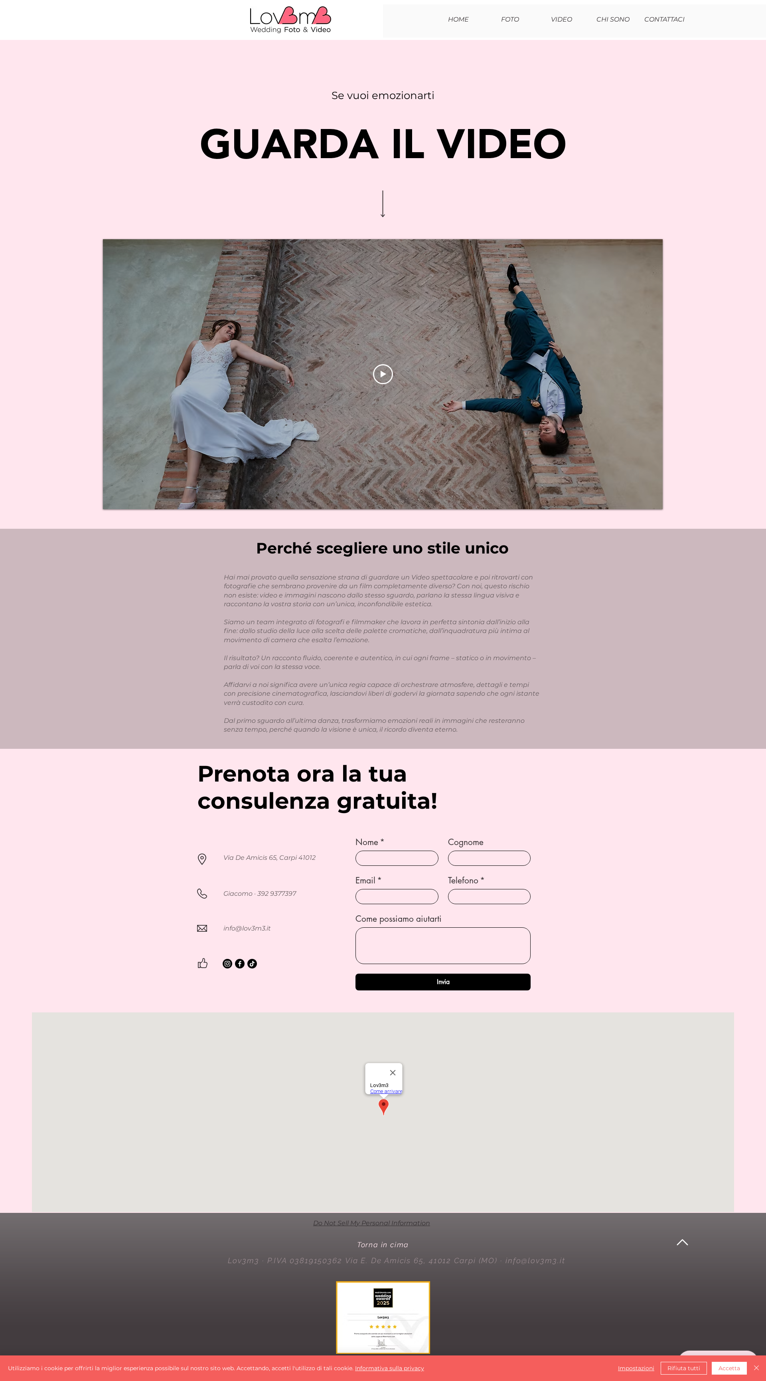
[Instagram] (227, 963)
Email (368, 880)
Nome (370, 842)
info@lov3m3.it (247, 928)
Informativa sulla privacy (389, 1368)
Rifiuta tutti (683, 1368)
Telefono (466, 880)
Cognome (466, 842)
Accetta (729, 1368)
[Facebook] (240, 963)
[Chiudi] (756, 1368)
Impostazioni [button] (636, 1368)
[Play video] (383, 374)
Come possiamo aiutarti (398, 919)
